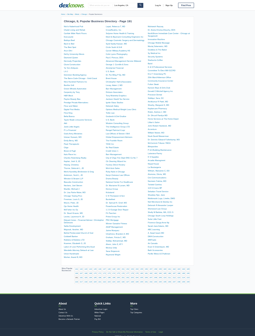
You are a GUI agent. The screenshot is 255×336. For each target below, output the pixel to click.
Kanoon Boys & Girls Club (159, 88)
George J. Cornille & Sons (117, 64)
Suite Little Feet (154, 219)
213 (178, 278)
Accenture (152, 129)
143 (85, 269)
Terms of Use (150, 332)
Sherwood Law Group (157, 209)
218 (85, 282)
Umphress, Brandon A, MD (117, 234)
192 (81, 278)
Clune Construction (72, 64)
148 (109, 269)
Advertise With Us (66, 316)
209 (160, 278)
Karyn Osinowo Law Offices (118, 175)
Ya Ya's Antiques (71, 68)
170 (95, 273)
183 (155, 273)
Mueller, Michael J (72, 189)
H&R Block (68, 96)
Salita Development (72, 226)
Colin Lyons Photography (117, 54)
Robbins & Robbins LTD (74, 240)
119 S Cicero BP (155, 188)
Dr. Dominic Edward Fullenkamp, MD (164, 140)
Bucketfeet (110, 199)
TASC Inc (110, 144)
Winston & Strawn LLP (73, 179)
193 (85, 278)
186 (169, 273)
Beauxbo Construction (73, 182)
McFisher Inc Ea (71, 210)
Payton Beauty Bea (72, 99)
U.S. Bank (110, 71)
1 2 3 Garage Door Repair (117, 210)
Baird (150, 63)
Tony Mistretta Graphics (116, 96)
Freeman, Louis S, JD (73, 199)
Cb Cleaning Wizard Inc (116, 161)
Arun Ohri (68, 51)
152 (127, 269)
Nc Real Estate (112, 147)
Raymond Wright (113, 255)
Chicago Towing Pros (73, 196)
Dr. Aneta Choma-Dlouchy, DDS (161, 30)
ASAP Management (114, 227)
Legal (161, 332)
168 (85, 273)
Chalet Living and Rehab (74, 30)
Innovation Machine (156, 39)
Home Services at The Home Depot (163, 119)
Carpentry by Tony (72, 92)
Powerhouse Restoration (116, 206)
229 (137, 282)
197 (104, 278)
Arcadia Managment (156, 160)
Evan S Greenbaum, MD (158, 247)
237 (174, 282)
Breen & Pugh (70, 151)
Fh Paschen (111, 213)
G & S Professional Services (160, 67)
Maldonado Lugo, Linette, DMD (161, 198)
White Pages (99, 313)
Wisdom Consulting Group (117, 123)
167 (81, 273)
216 (76, 282)
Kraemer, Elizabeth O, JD (75, 243)
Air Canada (153, 243)
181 (146, 273)
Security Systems (155, 57)
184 (160, 273)
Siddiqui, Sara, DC (156, 98)
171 (99, 273)
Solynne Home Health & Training (120, 33)
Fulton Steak (153, 84)
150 (118, 269)
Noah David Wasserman (158, 136)
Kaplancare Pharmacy (157, 108)
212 (174, 278)
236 (169, 282)
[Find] (140, 5)
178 (132, 273)
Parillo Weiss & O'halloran (159, 254)
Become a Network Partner (69, 319)
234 (160, 282)
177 (127, 273)
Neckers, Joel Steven (73, 185)
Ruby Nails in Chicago (115, 172)
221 (99, 282)
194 (90, 278)
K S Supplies (153, 157)
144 (90, 269)
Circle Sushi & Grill (114, 47)
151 (123, 269)
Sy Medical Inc (154, 53)
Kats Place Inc (70, 154)
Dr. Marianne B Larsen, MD (117, 185)
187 (174, 273)
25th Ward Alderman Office (159, 77)
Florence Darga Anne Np (158, 223)
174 (113, 273)
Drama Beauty (112, 179)
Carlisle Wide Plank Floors (75, 33)
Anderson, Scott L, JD (73, 175)
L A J (66, 71)
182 (151, 273)
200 (118, 278)
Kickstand (110, 192)
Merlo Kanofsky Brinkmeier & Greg (79, 172)
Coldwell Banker (71, 236)
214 (183, 278)
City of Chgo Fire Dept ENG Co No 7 (121, 158)
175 (118, 273)
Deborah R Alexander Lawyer (160, 205)
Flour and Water (71, 106)
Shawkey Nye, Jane (156, 195)
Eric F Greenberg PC (157, 74)
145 (95, 269)
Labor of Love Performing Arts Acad (79, 247)
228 (132, 282)
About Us (62, 309)
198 (109, 278)
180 (141, 273)
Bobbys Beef (69, 40)
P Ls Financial (70, 130)
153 (132, 269)
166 (76, 273)
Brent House (111, 78)
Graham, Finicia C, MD (116, 237)
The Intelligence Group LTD (118, 127)
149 (113, 269)
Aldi (65, 123)
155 (141, 269)
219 (90, 282)
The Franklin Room (114, 140)
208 (155, 278)
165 (188, 269)
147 (104, 269)
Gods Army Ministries (73, 134)
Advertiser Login (100, 309)
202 (127, 278)
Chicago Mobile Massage (159, 43)
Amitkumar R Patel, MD (158, 102)
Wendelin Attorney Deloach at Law (79, 250)
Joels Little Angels (71, 127)
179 (137, 273)
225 (118, 282)
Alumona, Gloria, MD (157, 174)
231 (146, 282)
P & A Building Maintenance (159, 150)
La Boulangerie (154, 167)
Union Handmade (71, 254)
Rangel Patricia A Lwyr (115, 130)
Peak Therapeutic (71, 144)
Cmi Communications (157, 178)
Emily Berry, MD (71, 140)
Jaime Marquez (112, 230)
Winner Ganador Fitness (116, 223)
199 (113, 278)
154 (137, 269)
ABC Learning (154, 229)
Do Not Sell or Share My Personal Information (124, 332)
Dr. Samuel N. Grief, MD (116, 203)
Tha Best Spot (70, 47)
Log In (158, 5)
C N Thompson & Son (115, 196)
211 (169, 278)
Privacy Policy (98, 332)
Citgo (66, 147)
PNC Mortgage (112, 220)
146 (99, 269)
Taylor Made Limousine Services (78, 120)
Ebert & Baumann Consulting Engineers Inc (124, 37)
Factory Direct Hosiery (115, 165)
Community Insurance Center (160, 81)
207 (151, 278)
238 (178, 282)
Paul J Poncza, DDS (114, 58)
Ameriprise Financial (115, 68)
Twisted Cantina (155, 184)
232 (151, 282)
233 (155, 282)
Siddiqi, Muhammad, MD (116, 241)
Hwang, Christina (71, 165)
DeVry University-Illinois (74, 54)
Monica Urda (111, 248)
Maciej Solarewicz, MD (157, 46)
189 (183, 273)
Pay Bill (97, 319)
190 (188, 273)
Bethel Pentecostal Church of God (78, 233)
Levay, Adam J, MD (114, 85)
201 (123, 278)
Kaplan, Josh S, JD (72, 161)
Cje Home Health (71, 206)
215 (188, 278)
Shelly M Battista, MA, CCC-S (160, 212)
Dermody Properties (72, 61)
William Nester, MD (156, 133)
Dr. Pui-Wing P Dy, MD (115, 75)
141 (76, 269)
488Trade (152, 240)
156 (146, 269)
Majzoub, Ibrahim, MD (73, 229)
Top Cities (134, 309)
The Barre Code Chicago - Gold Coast (80, 78)
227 (127, 282)
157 (151, 269)
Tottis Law (110, 113)
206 (146, 278)
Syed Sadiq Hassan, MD (116, 44)
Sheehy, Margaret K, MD (158, 105)
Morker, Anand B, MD (73, 257)
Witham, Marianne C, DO (158, 171)
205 (141, 278)
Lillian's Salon (154, 122)
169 (90, 273)
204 (137, 278)
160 (164, 269)
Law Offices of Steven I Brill (118, 134)
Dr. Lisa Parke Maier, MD (75, 192)
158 (155, 269)
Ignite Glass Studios (114, 102)
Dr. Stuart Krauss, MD (73, 213)
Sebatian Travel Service (158, 191)
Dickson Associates (114, 92)
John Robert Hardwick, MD (159, 126)
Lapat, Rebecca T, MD (115, 26)
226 (123, 282)
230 (141, 282)
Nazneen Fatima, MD (157, 181)
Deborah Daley (112, 106)
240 (188, 282)
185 (164, 273)
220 (95, 282)
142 (81, 269)
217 (81, 282)
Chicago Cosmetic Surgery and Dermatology (125, 40)
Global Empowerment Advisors (119, 137)
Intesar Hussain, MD (73, 137)
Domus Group (112, 189)
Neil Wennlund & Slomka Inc (160, 202)
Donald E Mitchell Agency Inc (160, 91)
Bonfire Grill (69, 85)
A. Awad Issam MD (156, 233)
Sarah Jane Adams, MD (158, 226)
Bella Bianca (69, 116)
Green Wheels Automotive (75, 89)
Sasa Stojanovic (113, 251)
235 (164, 282)
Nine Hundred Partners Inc (75, 82)
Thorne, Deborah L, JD (74, 168)
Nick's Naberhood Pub (73, 26)
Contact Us (63, 313)
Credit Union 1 (112, 151)
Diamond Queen (71, 58)
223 (109, 282)
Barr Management (114, 89)
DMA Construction (155, 236)
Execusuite (68, 37)
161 (169, 269)
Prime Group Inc (113, 217)
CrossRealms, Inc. (114, 30)
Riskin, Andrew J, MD (157, 112)
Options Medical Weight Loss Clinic (121, 109)
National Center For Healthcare (119, 182)
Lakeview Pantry (155, 153)
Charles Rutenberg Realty (75, 158)
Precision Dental (155, 95)
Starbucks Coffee (155, 60)
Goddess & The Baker (157, 50)
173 (109, 273)
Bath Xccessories (155, 250)
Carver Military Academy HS (118, 51)
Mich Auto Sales (113, 168)
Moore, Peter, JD (71, 203)
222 (104, 282)
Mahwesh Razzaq (155, 26)
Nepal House (153, 164)
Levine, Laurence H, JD (74, 217)
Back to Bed (69, 44)
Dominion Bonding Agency (75, 75)
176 (123, 273)
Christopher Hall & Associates (118, 82)
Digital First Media (72, 109)
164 (183, 269)
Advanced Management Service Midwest (123, 61)
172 (104, 273)
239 (183, 282)
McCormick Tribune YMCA (159, 143)
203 (132, 278)
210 (164, 278)
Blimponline (153, 146)
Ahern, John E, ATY (114, 244)
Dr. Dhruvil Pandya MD (157, 115)
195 (95, 278)
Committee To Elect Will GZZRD (161, 70)
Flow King (68, 113)
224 (113, 282)
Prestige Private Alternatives (76, 102)
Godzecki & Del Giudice (116, 116)
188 (178, 273)
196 (99, 278)
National (97, 316)
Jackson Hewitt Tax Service (117, 99)
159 (160, 269)
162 (174, 269)
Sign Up (169, 5)
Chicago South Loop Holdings (160, 216)
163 (178, 269)
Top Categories (136, 313)
